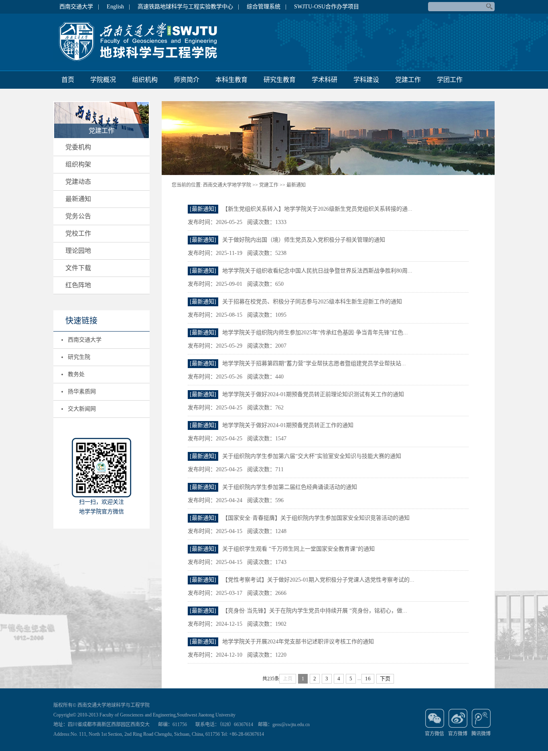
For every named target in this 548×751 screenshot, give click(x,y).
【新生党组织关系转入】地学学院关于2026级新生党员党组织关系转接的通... (317, 209)
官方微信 (434, 734)
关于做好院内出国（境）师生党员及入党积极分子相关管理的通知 (303, 240)
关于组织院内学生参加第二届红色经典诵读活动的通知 (289, 487)
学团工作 (450, 79)
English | (118, 7)
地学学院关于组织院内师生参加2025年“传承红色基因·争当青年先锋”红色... (315, 333)
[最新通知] (203, 209)
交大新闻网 (82, 409)
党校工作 (78, 233)
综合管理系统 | (266, 7)
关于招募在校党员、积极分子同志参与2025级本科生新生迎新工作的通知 (312, 302)
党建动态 (78, 181)
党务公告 (78, 216)
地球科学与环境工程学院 (141, 42)
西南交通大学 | (79, 7)
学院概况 (103, 79)
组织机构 (145, 79)
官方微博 (457, 734)
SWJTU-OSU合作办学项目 (326, 7)
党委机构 (78, 147)
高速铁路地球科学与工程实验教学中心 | (188, 7)
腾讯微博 (481, 734)
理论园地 (78, 250)
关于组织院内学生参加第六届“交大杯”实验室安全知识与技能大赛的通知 (311, 456)
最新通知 (78, 198)
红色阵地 (78, 285)
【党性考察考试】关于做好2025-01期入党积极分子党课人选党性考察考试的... (318, 580)
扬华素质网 (82, 392)
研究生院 (79, 357)
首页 (67, 79)
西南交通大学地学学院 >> (230, 185)
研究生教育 (280, 79)
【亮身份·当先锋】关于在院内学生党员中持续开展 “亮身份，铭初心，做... (314, 611)
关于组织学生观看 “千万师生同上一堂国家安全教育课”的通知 (298, 549)
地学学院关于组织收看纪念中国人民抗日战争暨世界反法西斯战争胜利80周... (317, 271)
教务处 (76, 374)
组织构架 (78, 164)
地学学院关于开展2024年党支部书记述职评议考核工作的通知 (298, 642)
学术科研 (324, 79)
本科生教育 (231, 79)
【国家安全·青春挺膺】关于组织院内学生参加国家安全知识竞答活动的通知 (316, 518)
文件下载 (78, 268)
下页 (385, 679)
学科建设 (366, 79)
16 (368, 679)
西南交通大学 (84, 340)
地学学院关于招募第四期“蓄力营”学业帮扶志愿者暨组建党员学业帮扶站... (314, 363)
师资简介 (186, 79)
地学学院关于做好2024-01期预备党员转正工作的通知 (287, 425)
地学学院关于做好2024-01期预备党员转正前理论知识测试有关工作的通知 (313, 394)
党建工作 (408, 79)
